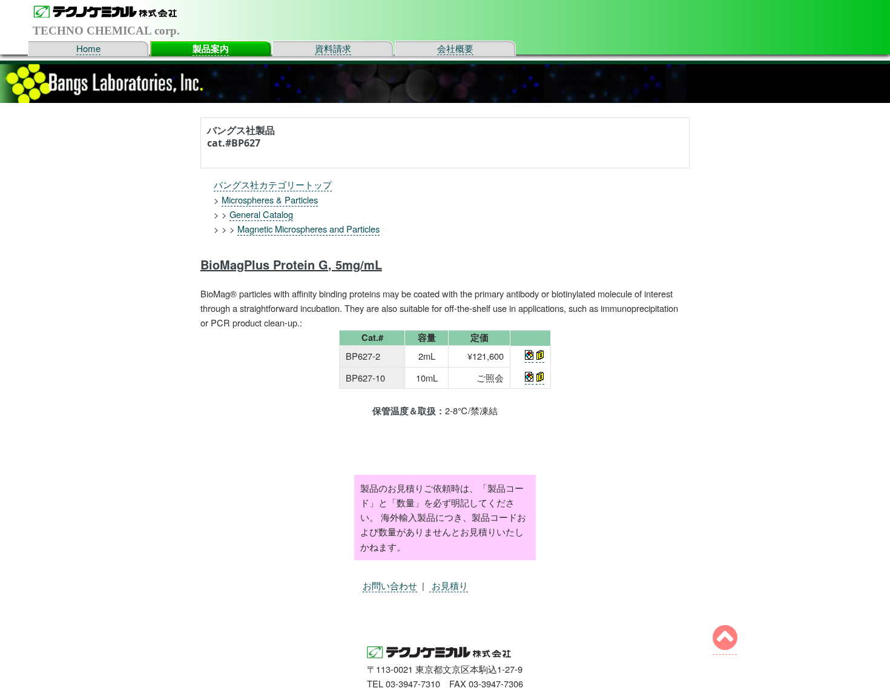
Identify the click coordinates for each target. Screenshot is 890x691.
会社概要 (455, 48)
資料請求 (333, 48)
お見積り (448, 585)
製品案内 (211, 48)
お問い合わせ (390, 585)
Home (88, 48)
